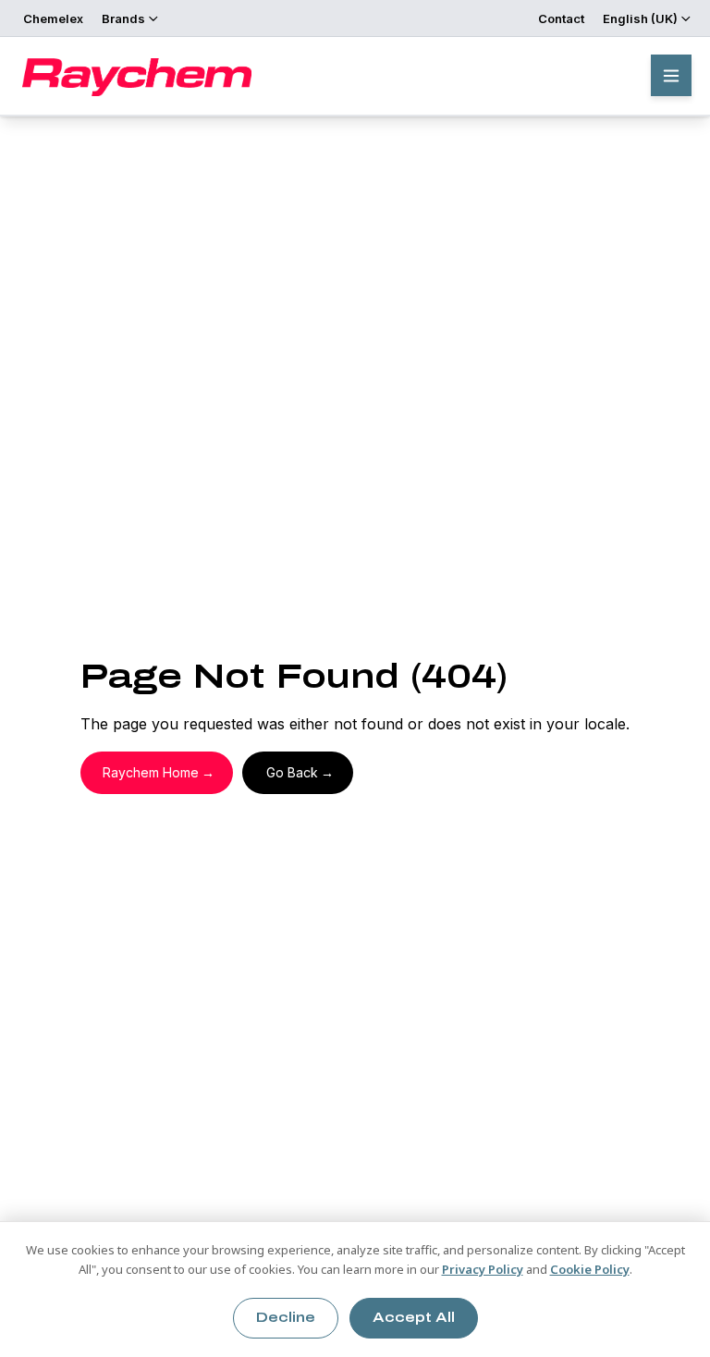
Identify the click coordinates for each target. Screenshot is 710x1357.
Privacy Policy (482, 1269)
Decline (285, 1318)
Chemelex (53, 18)
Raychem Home (151, 772)
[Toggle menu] (671, 75)
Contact (561, 18)
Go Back (292, 772)
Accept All (414, 1318)
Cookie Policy (590, 1269)
